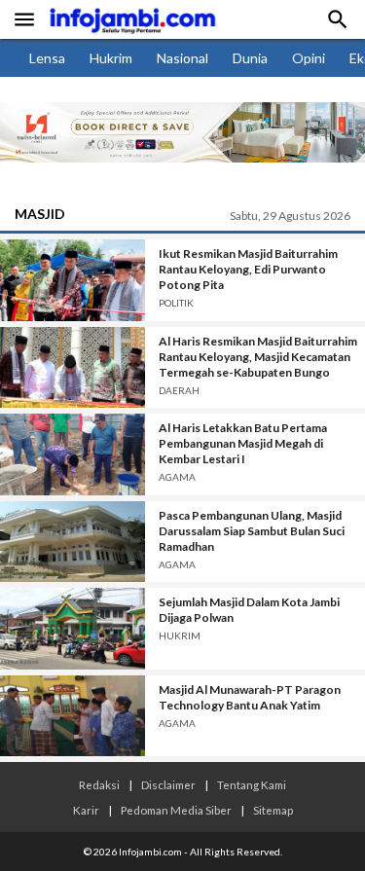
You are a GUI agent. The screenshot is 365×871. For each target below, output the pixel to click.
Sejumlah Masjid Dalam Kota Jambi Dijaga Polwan (249, 610)
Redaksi (99, 784)
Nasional (182, 58)
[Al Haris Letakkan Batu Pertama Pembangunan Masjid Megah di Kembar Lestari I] (72, 454)
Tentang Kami (251, 784)
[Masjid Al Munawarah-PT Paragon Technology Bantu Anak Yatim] (72, 716)
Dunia (250, 58)
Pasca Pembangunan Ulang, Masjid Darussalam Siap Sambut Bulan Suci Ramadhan (252, 531)
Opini (308, 58)
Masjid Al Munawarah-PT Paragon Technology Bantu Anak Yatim (250, 697)
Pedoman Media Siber (176, 810)
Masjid (40, 213)
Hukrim (111, 58)
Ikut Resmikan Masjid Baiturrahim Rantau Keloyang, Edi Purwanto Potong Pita (248, 269)
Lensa (47, 58)
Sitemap (273, 810)
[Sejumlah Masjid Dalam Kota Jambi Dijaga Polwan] (72, 629)
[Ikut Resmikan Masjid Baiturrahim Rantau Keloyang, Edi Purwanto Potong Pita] (72, 280)
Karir (86, 810)
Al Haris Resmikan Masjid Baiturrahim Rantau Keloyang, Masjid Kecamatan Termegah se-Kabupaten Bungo (258, 357)
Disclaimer (168, 784)
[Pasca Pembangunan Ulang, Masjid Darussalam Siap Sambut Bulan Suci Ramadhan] (72, 542)
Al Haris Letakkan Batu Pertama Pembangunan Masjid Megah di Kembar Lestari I (243, 443)
